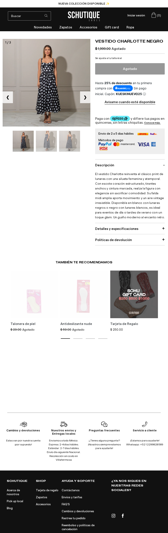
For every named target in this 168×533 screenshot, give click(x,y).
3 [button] (90, 338)
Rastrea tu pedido (74, 518)
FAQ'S (66, 504)
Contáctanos (71, 490)
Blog (10, 508)
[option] (84, 3)
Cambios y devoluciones (78, 511)
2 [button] (77, 338)
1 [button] (65, 338)
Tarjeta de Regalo (124, 324)
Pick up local (15, 501)
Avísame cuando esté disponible (130, 102)
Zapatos (41, 497)
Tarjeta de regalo (47, 490)
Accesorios (43, 504)
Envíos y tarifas (72, 497)
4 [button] (102, 338)
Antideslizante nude (76, 324)
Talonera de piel (22, 324)
